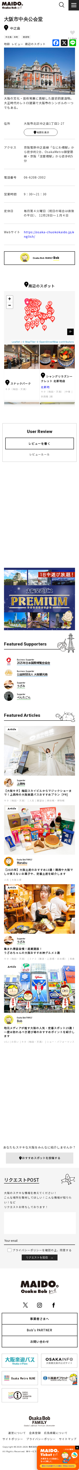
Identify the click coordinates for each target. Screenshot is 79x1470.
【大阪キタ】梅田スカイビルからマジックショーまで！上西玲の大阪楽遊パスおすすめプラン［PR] (38, 793)
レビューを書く (39, 443)
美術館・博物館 (56, 800)
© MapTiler (29, 341)
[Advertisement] (39, 518)
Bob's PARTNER (39, 1330)
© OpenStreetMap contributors (55, 341)
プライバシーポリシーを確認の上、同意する (42, 1250)
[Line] (72, 43)
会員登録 (35, 1433)
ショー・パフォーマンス (61, 1041)
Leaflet (16, 341)
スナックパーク (21, 383)
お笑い (15, 1041)
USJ (6, 1041)
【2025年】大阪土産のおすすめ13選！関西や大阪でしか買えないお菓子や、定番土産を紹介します (38, 872)
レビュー (17, 44)
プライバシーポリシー (41, 1439)
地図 (7, 44)
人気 (31, 800)
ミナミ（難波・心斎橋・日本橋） (48, 958)
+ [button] (9, 298)
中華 (68, 391)
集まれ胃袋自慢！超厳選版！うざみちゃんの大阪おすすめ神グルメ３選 (32, 951)
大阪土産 (17, 879)
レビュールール (39, 454)
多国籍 (44, 396)
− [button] (9, 305)
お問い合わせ (39, 1341)
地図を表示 (43, 132)
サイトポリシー (13, 1439)
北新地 (45, 387)
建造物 (26, 37)
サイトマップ (68, 1439)
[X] (64, 43)
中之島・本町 (11, 37)
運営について (17, 1433)
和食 (72, 958)
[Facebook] (56, 43)
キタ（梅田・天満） (16, 389)
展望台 (40, 800)
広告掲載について (56, 1433)
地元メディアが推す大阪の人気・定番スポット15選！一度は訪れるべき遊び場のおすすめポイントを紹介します (39, 1032)
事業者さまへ (39, 1319)
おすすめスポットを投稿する (41, 1158)
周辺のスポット (35, 44)
